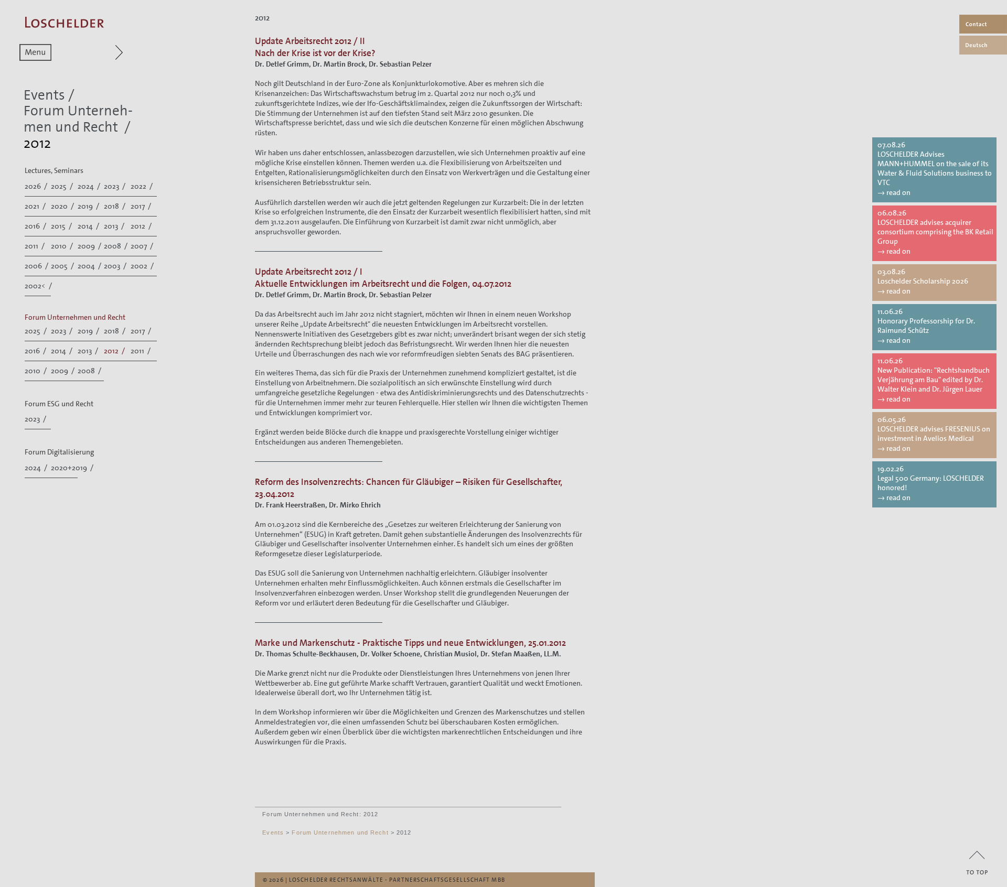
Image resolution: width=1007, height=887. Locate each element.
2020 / (63, 206)
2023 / (115, 186)
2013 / (115, 226)
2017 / (142, 206)
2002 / (143, 266)
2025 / (62, 186)
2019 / (89, 206)
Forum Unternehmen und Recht (78, 119)
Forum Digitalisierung (59, 452)
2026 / (37, 186)
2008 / (116, 246)
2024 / (90, 186)
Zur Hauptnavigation (98, 52)
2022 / (142, 186)
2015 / (62, 226)
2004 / (90, 266)
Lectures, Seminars (54, 170)
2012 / (142, 226)
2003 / (116, 266)
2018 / (115, 206)
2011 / (35, 246)
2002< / (39, 285)
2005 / (63, 266)
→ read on (893, 192)
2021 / (36, 206)
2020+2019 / (73, 467)
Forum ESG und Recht (59, 403)
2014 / (89, 226)
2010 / (62, 246)
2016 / (36, 226)
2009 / (90, 246)
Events (44, 95)
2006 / (37, 266)
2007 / (143, 246)
